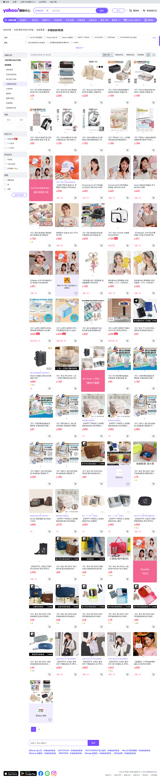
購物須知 (127, 775)
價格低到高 (119, 54)
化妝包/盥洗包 (11, 74)
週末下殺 (104, 20)
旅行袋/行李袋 (11, 79)
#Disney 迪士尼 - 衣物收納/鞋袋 (42, 750)
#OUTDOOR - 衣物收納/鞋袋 (70, 750)
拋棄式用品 (10, 98)
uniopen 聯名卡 (134, 20)
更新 (154, 772)
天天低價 (70, 20)
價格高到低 (130, 54)
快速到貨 (58, 20)
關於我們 (118, 775)
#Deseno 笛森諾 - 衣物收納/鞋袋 (42, 753)
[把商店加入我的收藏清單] (75, 293)
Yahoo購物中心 (16, 11)
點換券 (23, 20)
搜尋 (93, 742)
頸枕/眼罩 (9, 69)
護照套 (8, 93)
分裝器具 (9, 88)
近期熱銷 (140, 54)
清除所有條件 (19, 195)
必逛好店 (93, 20)
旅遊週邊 (8, 65)
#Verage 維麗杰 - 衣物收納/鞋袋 (98, 753)
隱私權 (145, 775)
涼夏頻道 (81, 20)
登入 (118, 10)
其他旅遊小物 (11, 107)
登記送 (35, 20)
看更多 (115, 20)
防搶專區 (9, 103)
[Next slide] (51, 72)
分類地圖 (153, 775)
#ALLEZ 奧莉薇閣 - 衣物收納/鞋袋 (136, 750)
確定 (21, 126)
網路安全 (136, 775)
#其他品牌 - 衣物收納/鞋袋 (125, 753)
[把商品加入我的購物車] (49, 102)
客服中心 (108, 775)
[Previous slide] (30, 72)
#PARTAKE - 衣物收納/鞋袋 (70, 753)
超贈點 (151, 20)
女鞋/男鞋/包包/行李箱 (13, 60)
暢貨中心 (46, 20)
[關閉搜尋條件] (47, 10)
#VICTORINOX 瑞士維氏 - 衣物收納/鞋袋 (102, 750)
